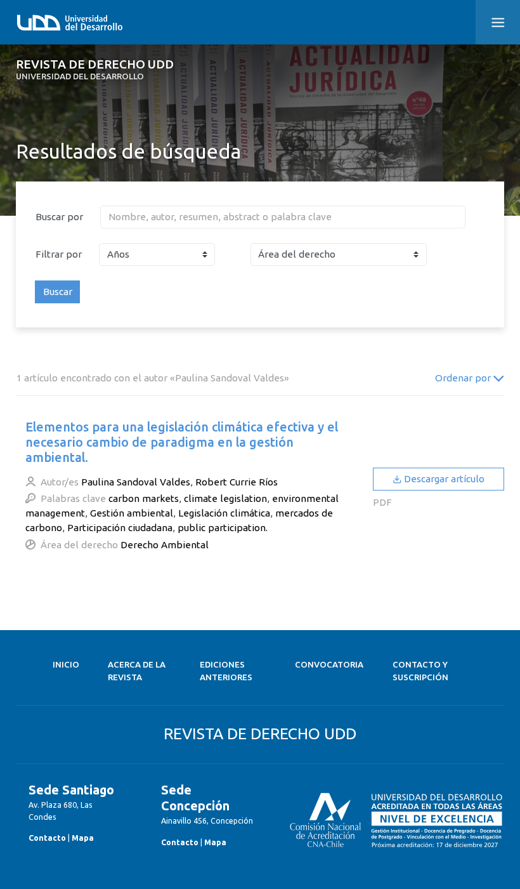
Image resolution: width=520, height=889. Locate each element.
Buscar (57, 291)
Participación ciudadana (119, 527)
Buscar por (59, 216)
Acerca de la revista (137, 671)
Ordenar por (464, 377)
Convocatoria (329, 664)
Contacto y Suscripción (420, 671)
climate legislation (225, 498)
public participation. (223, 527)
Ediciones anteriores (226, 671)
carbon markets (143, 498)
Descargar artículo (442, 478)
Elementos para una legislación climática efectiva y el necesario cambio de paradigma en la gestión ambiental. (181, 442)
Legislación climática (224, 513)
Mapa (83, 837)
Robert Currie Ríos (236, 482)
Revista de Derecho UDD (95, 69)
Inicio (66, 664)
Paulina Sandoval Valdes (135, 482)
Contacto (47, 837)
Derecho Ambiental (164, 544)
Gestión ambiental (131, 513)
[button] (498, 22)
